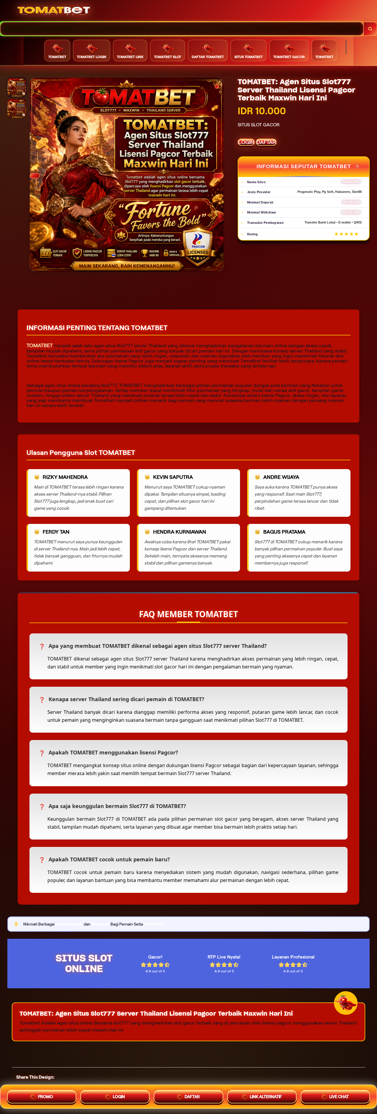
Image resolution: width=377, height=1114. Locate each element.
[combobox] (181, 28)
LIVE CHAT (339, 1096)
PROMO (45, 1096)
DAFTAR (266, 142)
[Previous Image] (35, 175)
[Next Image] (219, 175)
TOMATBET (40, 345)
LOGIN (246, 142)
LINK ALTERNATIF (266, 1096)
